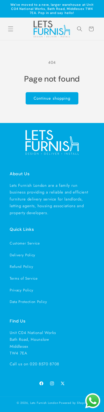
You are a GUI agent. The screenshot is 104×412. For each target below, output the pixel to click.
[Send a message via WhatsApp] (93, 401)
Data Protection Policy (28, 301)
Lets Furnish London (44, 403)
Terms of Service (24, 278)
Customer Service (25, 243)
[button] (10, 29)
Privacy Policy (21, 290)
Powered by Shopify (73, 403)
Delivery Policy (22, 255)
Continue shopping (52, 98)
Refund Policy (21, 266)
